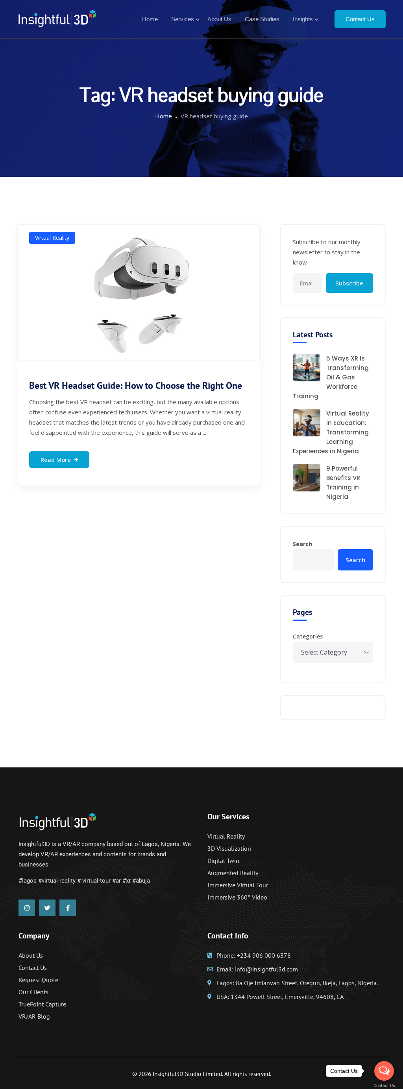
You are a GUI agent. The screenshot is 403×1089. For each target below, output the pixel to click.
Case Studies (262, 19)
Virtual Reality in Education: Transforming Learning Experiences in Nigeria (331, 432)
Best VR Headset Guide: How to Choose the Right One (135, 385)
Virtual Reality (52, 237)
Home (150, 19)
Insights (303, 19)
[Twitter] (47, 908)
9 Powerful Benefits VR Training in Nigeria (343, 482)
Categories (308, 636)
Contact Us (360, 19)
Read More (56, 460)
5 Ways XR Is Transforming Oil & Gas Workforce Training (331, 377)
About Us (219, 19)
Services (182, 19)
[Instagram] (26, 908)
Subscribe (349, 283)
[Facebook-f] (67, 908)
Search (302, 544)
